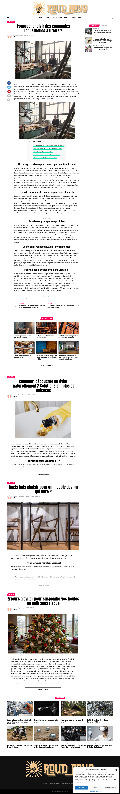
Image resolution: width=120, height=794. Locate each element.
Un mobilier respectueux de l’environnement (47, 155)
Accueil (41, 18)
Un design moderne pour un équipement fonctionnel (49, 146)
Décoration (28, 299)
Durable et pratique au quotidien (43, 152)
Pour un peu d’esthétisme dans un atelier (45, 158)
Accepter (81, 787)
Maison (55, 18)
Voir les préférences (110, 787)
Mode (60, 18)
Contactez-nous (54, 783)
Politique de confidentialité (96, 791)
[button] (116, 769)
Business (73, 18)
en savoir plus (19, 290)
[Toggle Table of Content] (62, 141)
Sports (66, 18)
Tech (79, 18)
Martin (16, 37)
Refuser (96, 787)
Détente (48, 18)
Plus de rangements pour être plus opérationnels (48, 149)
